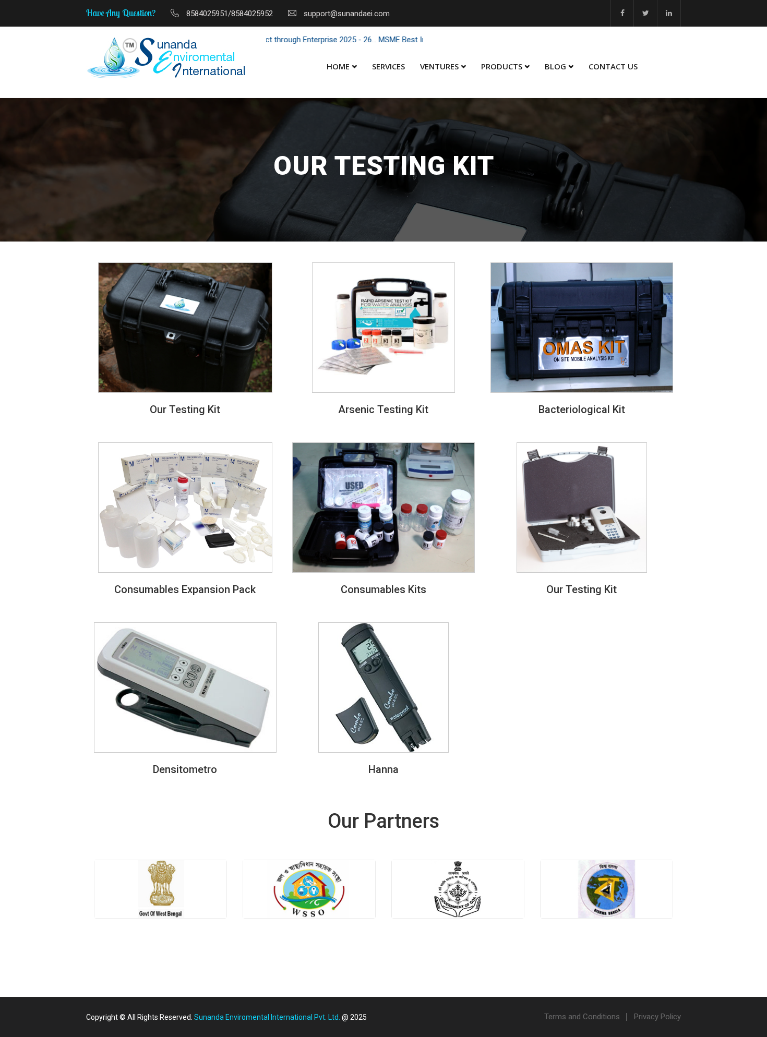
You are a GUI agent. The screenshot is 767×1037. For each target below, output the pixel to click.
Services (388, 66)
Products (501, 66)
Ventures (439, 66)
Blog (555, 66)
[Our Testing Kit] (185, 327)
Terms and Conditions (582, 1016)
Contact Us (613, 66)
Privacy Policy (657, 1016)
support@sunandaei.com (347, 13)
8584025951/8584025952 (229, 13)
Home (338, 66)
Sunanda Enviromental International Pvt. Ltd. (267, 1017)
